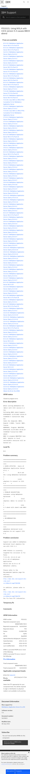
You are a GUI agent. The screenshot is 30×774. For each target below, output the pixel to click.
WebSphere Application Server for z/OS (13, 707)
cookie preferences (6, 764)
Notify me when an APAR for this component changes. (12, 742)
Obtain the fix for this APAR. (11, 391)
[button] (28, 752)
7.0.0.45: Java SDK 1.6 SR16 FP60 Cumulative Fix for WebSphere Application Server (13, 102)
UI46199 (12, 675)
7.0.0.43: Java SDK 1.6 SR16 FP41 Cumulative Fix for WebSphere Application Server (13, 113)
